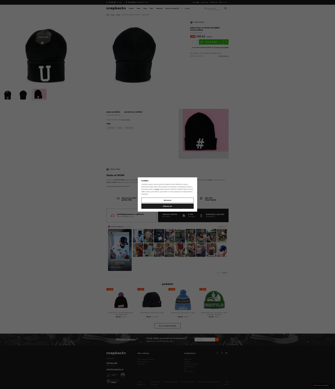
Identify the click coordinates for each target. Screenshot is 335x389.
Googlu (157, 189)
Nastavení (167, 200)
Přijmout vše (167, 206)
